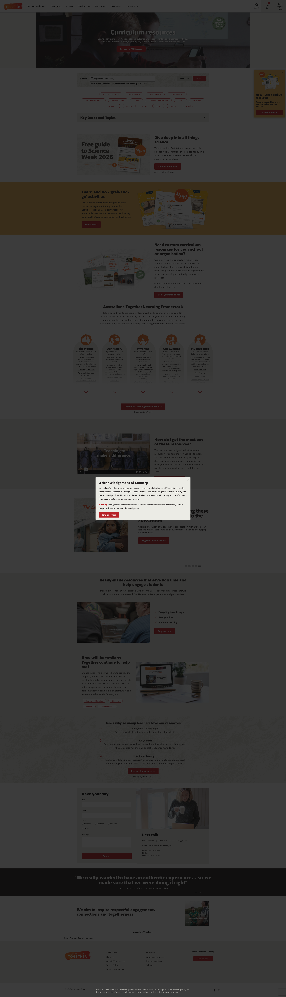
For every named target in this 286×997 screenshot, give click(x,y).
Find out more (109, 514)
